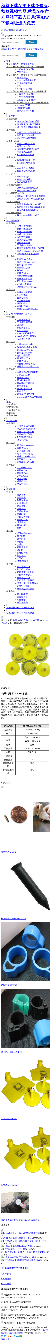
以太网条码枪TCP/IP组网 (29, 124)
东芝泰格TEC (23, 451)
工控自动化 (11, 119)
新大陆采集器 (23, 380)
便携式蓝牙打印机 (25, 111)
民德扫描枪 (22, 298)
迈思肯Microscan (24, 281)
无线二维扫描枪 (24, 226)
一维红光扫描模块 (25, 97)
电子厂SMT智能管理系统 (29, 132)
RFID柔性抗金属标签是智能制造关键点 (21, 1260)
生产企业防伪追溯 (25, 135)
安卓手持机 (22, 78)
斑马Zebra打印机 (25, 454)
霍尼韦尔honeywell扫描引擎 (30, 251)
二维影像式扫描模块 (26, 100)
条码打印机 (11, 420)
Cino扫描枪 (22, 295)
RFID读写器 (12, 407)
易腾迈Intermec (24, 273)
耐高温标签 (22, 500)
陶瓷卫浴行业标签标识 (27, 583)
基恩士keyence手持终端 (28, 366)
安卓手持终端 (23, 339)
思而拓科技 (40, 1333)
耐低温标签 (22, 503)
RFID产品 (34, 620)
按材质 (9, 531)
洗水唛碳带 (22, 594)
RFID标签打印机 (25, 437)
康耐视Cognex (23, 267)
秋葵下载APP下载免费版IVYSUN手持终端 (26, 75)
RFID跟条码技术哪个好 (14, 1249)
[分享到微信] (20, 1336)
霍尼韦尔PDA (23, 358)
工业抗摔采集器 (24, 83)
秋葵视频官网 (12, 220)
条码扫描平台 (23, 242)
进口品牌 (10, 256)
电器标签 (21, 514)
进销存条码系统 (24, 179)
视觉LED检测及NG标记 (28, 215)
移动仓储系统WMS (26, 171)
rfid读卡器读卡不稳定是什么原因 (18, 1238)
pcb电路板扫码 (13, 201)
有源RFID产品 (13, 410)
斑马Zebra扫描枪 (25, 259)
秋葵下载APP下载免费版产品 (20, 64)
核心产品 (23, 620)
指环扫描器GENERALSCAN (30, 248)
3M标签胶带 (23, 561)
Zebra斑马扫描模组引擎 (28, 254)
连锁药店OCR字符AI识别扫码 (31, 199)
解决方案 (10, 116)
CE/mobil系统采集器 (26, 80)
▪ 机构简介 (6, 1279)
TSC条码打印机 (24, 467)
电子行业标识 (23, 577)
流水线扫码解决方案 (26, 138)
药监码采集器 (23, 328)
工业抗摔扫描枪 (24, 245)
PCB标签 (21, 506)
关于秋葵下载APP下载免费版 (20, 607)
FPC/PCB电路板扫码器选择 (30, 210)
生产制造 (10, 130)
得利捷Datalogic (24, 265)
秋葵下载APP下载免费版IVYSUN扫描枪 (25, 67)
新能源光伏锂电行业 (16, 185)
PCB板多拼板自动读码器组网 (31, 207)
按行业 (9, 564)
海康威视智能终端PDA (28, 372)
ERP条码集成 (12, 141)
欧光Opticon (22, 270)
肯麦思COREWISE (26, 394)
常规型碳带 (22, 597)
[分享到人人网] (17, 1336)
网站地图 (18, 1333)
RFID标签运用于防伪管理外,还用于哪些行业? (24, 1241)
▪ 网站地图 (6, 1283)
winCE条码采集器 (25, 333)
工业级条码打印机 (25, 426)
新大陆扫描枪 (23, 300)
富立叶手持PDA (24, 388)
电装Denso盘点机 (25, 344)
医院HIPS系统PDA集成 (28, 149)
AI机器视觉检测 (13, 213)
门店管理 (10, 174)
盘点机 (20, 325)
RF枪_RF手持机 (24, 89)
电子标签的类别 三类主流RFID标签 (19, 1257)
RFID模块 (11, 404)
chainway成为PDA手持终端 (29, 397)
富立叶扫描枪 (23, 306)
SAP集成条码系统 (25, 154)
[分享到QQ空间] (8, 1336)
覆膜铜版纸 (22, 547)
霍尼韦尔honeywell (25, 445)
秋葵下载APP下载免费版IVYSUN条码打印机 (27, 102)
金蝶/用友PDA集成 (26, 143)
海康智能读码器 (24, 292)
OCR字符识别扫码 (15, 193)
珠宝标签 (21, 525)
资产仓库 (10, 166)
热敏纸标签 (22, 553)
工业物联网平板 (24, 322)
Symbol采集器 (23, 355)
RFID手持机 (22, 330)
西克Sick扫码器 (24, 284)
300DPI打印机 (23, 108)
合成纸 (20, 544)
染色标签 (21, 555)
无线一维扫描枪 (24, 229)
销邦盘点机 (22, 391)
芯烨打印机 (22, 484)
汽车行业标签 (23, 569)
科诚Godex (22, 470)
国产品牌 (10, 289)
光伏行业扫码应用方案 (27, 188)
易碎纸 (20, 542)
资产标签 (21, 495)
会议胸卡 (21, 497)
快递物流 (10, 157)
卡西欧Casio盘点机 (26, 364)
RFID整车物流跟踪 (26, 163)
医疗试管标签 (23, 517)
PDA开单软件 (23, 177)
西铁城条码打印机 (25, 462)
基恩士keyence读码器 (27, 287)
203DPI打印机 (23, 105)
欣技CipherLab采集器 (27, 347)
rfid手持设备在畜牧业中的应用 (17, 1246)
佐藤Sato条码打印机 (26, 456)
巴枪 (19, 86)
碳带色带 (10, 591)
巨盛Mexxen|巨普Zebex (27, 309)
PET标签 (21, 536)
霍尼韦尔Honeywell (26, 262)
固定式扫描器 (23, 237)
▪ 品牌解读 (6, 1274)
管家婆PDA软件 (24, 152)
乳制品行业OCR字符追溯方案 (31, 196)
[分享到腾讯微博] (14, 1336)
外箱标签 (21, 522)
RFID (8, 402)
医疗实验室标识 (24, 575)
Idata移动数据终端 (25, 383)
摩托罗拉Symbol (24, 278)
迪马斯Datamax (24, 459)
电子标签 (10, 413)
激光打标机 (22, 440)
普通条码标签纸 (24, 533)
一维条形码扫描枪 (25, 69)
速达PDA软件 (23, 146)
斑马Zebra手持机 (25, 350)
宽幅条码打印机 (24, 434)
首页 (8, 61)
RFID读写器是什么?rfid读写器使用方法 (21, 1233)
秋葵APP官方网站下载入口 (19, 314)
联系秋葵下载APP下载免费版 (20, 613)
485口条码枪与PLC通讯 (28, 121)
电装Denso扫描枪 (25, 276)
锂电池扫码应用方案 (26, 190)
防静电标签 (22, 511)
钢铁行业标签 (23, 586)
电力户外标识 (23, 566)
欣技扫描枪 (22, 303)
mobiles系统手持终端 (26, 336)
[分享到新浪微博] (11, 1336)
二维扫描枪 (22, 72)
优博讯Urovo (23, 377)
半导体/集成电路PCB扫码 (29, 204)
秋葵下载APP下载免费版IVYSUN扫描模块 (26, 91)
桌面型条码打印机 (25, 431)
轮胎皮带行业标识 (25, 572)
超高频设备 (11, 415)
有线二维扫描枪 (24, 231)
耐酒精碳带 (22, 602)
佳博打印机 (22, 481)
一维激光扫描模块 (25, 94)
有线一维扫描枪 (24, 234)
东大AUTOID (23, 375)
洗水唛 (20, 550)
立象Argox (22, 478)
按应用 (9, 492)
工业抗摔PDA (23, 319)
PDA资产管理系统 (25, 168)
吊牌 (19, 528)
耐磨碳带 (21, 600)
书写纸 (20, 558)
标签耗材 (10, 489)
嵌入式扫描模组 (24, 240)
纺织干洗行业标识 (25, 580)
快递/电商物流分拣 (26, 160)
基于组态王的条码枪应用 (29, 127)
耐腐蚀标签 (22, 519)
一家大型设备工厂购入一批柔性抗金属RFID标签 (26, 1252)
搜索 (33, 42)
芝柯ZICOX (22, 476)
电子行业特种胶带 (25, 589)
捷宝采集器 (22, 386)
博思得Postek (23, 473)
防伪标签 (21, 508)
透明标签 (21, 539)
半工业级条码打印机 (26, 429)
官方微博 (7, 30)
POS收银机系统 (24, 182)
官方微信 (20, 30)
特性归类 (10, 223)
